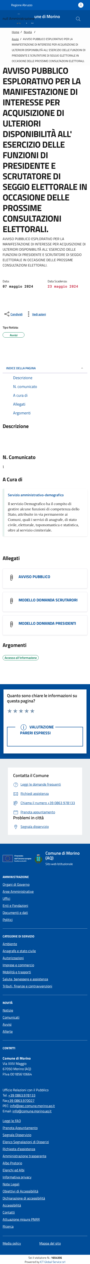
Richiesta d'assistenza (19, 1149)
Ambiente (10, 943)
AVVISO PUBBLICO (34, 576)
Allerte (8, 1031)
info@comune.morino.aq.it (32, 1111)
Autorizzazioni (13, 958)
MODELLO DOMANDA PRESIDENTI (47, 623)
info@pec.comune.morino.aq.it (32, 1105)
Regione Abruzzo (21, 5)
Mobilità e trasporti (17, 972)
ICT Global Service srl (52, 1262)
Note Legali (11, 1184)
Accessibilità (12, 1205)
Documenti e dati (15, 912)
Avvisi (15, 39)
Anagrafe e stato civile (19, 951)
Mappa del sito (50, 1243)
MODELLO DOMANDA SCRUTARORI (48, 600)
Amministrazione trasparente (24, 1156)
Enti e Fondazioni (15, 905)
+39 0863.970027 (21, 1100)
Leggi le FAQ (12, 1120)
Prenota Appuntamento (20, 1127)
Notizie (8, 1010)
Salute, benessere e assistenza (25, 979)
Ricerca (8, 1226)
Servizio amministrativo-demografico (36, 495)
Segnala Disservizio (17, 1134)
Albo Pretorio (12, 1163)
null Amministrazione (19, 18)
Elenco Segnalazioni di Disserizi (26, 1142)
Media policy (12, 1243)
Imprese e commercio (18, 965)
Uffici (6, 898)
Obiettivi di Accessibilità (20, 1191)
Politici (8, 919)
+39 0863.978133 (21, 1095)
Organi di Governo (16, 884)
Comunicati (11, 1017)
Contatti (9, 1212)
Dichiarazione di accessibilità (24, 1198)
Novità (28, 32)
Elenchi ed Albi (13, 1170)
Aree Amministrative (18, 891)
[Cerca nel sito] (78, 19)
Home (15, 32)
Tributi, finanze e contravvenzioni (27, 986)
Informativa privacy (17, 1177)
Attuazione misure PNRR (21, 1219)
